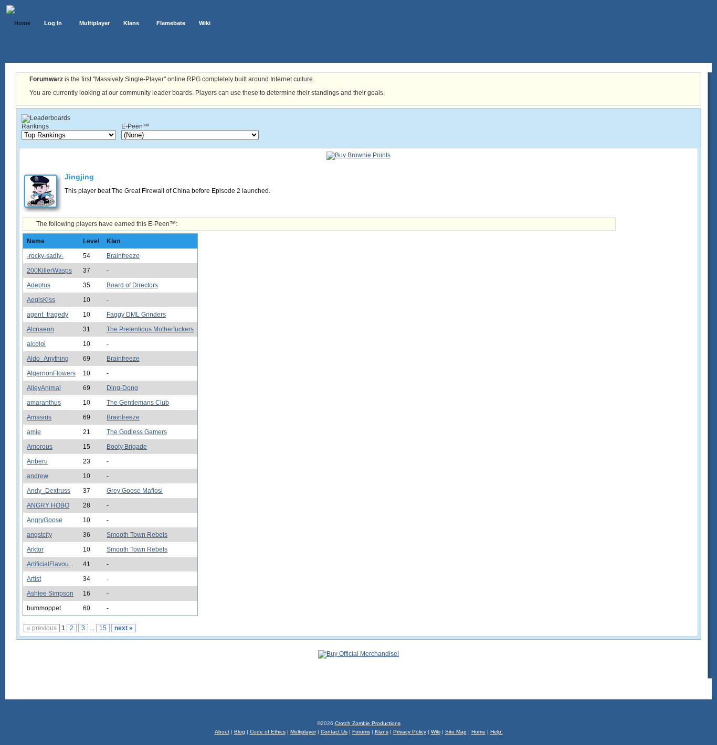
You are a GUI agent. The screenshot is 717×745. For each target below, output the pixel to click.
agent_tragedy (47, 314)
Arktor (35, 549)
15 (103, 628)
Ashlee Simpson (50, 593)
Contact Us (334, 732)
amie (34, 432)
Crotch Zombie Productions (367, 723)
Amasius (39, 417)
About (222, 732)
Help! (496, 732)
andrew (37, 476)
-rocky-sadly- (45, 256)
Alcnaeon (40, 329)
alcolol (36, 344)
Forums (361, 732)
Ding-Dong (122, 388)
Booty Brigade (127, 446)
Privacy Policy (409, 732)
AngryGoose (44, 520)
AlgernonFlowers (51, 373)
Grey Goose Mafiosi (135, 490)
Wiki (435, 732)
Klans (381, 732)
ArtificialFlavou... (50, 564)
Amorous (39, 446)
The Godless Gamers (137, 432)
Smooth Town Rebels (137, 534)
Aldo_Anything (48, 358)
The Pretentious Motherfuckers (150, 329)
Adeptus (38, 285)
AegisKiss (41, 300)
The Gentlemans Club (138, 402)
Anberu (37, 461)
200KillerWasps (49, 270)
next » (123, 628)
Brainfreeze (123, 256)
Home (478, 732)
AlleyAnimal (44, 388)
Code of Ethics (268, 732)
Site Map (456, 732)
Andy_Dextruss (48, 490)
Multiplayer (303, 732)
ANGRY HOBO (48, 505)
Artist (34, 578)
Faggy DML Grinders (136, 314)
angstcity (39, 534)
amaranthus (44, 402)
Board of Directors (132, 285)
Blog (239, 732)
